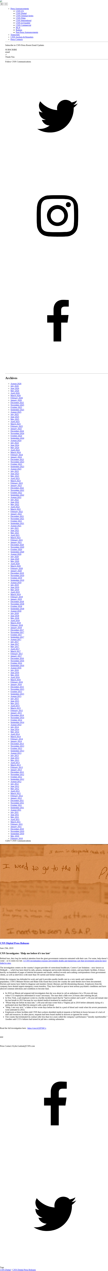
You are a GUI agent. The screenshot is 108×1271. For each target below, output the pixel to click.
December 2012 (17, 772)
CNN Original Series (24, 16)
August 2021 (16, 526)
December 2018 (17, 601)
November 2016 (17, 661)
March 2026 (16, 395)
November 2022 (17, 490)
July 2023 (15, 471)
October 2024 (16, 436)
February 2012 (17, 796)
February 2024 (17, 455)
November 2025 (17, 405)
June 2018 (15, 616)
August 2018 (16, 611)
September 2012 (17, 779)
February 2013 (17, 767)
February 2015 (17, 710)
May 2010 (15, 836)
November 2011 (17, 803)
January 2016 (16, 684)
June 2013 (15, 758)
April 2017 (15, 649)
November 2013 (17, 746)
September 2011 (17, 807)
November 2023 (17, 462)
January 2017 (16, 656)
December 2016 (17, 658)
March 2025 (16, 424)
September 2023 (17, 466)
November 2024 (17, 433)
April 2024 (15, 450)
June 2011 (15, 815)
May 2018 (15, 618)
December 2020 (17, 545)
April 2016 (15, 677)
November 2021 (17, 519)
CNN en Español (23, 23)
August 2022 (16, 497)
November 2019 (17, 575)
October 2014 (16, 720)
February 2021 (17, 540)
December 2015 (17, 687)
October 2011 (16, 805)
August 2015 (16, 696)
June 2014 (15, 729)
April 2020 (15, 564)
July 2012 (15, 784)
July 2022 (15, 500)
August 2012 (16, 781)
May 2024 (15, 447)
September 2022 (17, 495)
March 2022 (16, 509)
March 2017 (16, 651)
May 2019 (15, 590)
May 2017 (15, 646)
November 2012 (17, 774)
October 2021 (16, 521)
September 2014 (17, 722)
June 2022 (15, 502)
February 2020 (17, 568)
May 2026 (15, 391)
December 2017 (17, 630)
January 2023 (16, 485)
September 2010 (17, 834)
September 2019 (17, 580)
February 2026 (17, 398)
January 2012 (16, 798)
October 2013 (16, 748)
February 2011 (17, 824)
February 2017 (17, 654)
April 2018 (15, 620)
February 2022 (17, 511)
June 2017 (15, 644)
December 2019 (17, 573)
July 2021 (15, 528)
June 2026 (15, 388)
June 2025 (15, 417)
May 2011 (15, 817)
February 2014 (17, 739)
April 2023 (15, 478)
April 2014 (15, 734)
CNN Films (21, 18)
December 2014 (17, 715)
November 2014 (17, 717)
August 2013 (16, 753)
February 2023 (17, 483)
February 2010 (17, 838)
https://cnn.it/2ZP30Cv (36, 1028)
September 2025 (17, 410)
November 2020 (17, 547)
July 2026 (15, 386)
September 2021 (17, 523)
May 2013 (15, 760)
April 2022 (15, 507)
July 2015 (15, 699)
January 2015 (16, 713)
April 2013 (15, 762)
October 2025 (16, 407)
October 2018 (16, 606)
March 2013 (16, 765)
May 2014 (15, 732)
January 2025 (16, 429)
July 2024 (15, 443)
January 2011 (16, 826)
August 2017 (16, 639)
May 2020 (15, 561)
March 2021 (16, 537)
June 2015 (15, 701)
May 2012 (15, 789)
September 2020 (17, 552)
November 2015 (17, 689)
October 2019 (16, 578)
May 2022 (15, 504)
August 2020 (16, 554)
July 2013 (15, 755)
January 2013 (16, 770)
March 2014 (16, 736)
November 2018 (17, 604)
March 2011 (16, 822)
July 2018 (15, 613)
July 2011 (15, 812)
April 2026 (15, 393)
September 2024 (17, 438)
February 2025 (17, 426)
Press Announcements (20, 9)
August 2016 (16, 668)
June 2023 (15, 474)
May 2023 (15, 476)
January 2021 (16, 542)
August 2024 (16, 440)
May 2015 (15, 703)
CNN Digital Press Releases (24, 1270)
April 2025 (15, 421)
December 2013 (17, 744)
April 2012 (15, 791)
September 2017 (17, 637)
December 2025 (17, 402)
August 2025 (16, 412)
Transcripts (15, 35)
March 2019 (16, 594)
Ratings (19, 30)
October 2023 (16, 464)
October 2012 (16, 777)
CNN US (20, 11)
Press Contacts (17, 39)
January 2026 (16, 400)
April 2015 (15, 706)
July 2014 (15, 727)
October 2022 (16, 492)
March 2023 (16, 481)
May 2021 (15, 533)
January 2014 (16, 741)
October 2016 (16, 663)
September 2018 (17, 609)
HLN (18, 27)
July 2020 (15, 556)
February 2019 (17, 597)
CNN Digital (21, 13)
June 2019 (15, 587)
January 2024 (16, 457)
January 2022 (16, 514)
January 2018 (16, 627)
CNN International (23, 20)
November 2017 (17, 632)
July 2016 (15, 670)
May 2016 (15, 675)
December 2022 (17, 488)
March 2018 (16, 623)
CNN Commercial (23, 25)
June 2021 (15, 530)
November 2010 (17, 831)
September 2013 (17, 751)
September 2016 (17, 665)
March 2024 (16, 452)
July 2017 (15, 642)
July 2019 (15, 585)
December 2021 (17, 516)
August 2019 (16, 582)
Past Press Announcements (27, 32)
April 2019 (15, 592)
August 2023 (16, 469)
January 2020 (16, 571)
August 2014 (16, 725)
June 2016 (15, 672)
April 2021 (15, 535)
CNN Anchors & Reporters (22, 37)
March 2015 (16, 708)
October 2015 (16, 691)
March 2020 (16, 566)
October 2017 (16, 635)
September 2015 (17, 694)
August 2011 (16, 810)
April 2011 (15, 819)
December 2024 (17, 431)
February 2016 (17, 682)
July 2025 (15, 414)
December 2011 (17, 800)
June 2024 (15, 445)
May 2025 (15, 419)
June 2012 (15, 786)
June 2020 (15, 559)
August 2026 (16, 384)
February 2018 (17, 625)
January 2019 (16, 599)
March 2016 (16, 680)
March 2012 (16, 793)
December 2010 (17, 829)
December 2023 (17, 459)
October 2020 (16, 549)
